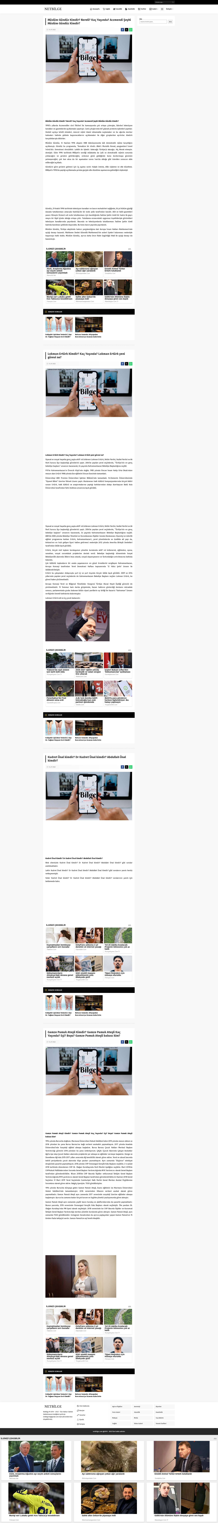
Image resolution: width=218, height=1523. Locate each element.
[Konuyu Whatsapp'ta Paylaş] (130, 29)
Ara (141, 19)
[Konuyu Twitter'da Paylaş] (126, 29)
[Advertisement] (88, 101)
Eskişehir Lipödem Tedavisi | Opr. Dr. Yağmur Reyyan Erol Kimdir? (58, 335)
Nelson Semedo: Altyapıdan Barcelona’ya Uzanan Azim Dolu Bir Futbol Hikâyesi (88, 336)
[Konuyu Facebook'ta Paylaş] (122, 29)
